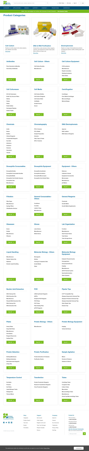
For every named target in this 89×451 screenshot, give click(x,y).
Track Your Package (41, 425)
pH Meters (64, 183)
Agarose (64, 129)
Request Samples (40, 427)
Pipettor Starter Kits (11, 259)
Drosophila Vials (10, 180)
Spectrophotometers (67, 273)
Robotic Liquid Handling (12, 264)
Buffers (8, 133)
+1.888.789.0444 (72, 427)
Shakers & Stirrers (66, 361)
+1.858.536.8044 (72, 423)
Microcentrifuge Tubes (67, 391)
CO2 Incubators (66, 66)
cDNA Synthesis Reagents (40, 294)
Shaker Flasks (9, 110)
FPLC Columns (38, 129)
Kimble (8, 231)
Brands (25, 425)
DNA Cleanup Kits (10, 294)
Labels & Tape (37, 208)
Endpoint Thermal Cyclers (68, 259)
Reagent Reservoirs (11, 336)
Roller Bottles (9, 106)
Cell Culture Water (38, 99)
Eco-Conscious (55, 422)
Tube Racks (65, 236)
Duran (8, 229)
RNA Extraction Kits (11, 305)
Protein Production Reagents (41, 382)
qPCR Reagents (38, 308)
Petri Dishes (9, 333)
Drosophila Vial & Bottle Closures (14, 178)
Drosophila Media (10, 175)
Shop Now (7, 51)
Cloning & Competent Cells (41, 261)
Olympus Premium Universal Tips (70, 298)
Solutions (8, 145)
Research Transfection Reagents (42, 384)
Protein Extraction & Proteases (41, 356)
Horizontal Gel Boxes (67, 263)
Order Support (40, 420)
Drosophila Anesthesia (40, 171)
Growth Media (65, 203)
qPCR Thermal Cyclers (67, 270)
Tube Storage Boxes (67, 238)
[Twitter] (6, 422)
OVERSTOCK (66, 8)
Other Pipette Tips (66, 303)
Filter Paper (9, 201)
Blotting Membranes (11, 356)
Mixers (63, 356)
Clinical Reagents (10, 136)
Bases (8, 131)
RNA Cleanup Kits (10, 303)
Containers (37, 203)
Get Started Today (63, 11)
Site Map (54, 430)
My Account (39, 417)
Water (35, 266)
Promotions (26, 427)
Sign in (75, 3)
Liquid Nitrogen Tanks (11, 389)
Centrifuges (65, 94)
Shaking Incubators (67, 73)
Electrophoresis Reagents (12, 361)
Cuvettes (36, 205)
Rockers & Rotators (67, 359)
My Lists (69, 3)
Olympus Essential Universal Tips (70, 301)
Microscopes (65, 178)
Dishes (8, 99)
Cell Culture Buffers (39, 94)
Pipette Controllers (66, 71)
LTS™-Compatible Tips (67, 294)
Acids (7, 129)
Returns (38, 430)
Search (47, 3)
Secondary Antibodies (12, 68)
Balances (64, 171)
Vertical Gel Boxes (66, 329)
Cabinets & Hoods (66, 173)
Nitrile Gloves (37, 233)
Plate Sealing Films (39, 305)
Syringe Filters (10, 206)
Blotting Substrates (11, 359)
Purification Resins (39, 359)
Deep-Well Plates (10, 329)
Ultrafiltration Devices (11, 208)
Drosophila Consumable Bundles (14, 173)
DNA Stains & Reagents (68, 133)
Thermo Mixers (10, 394)
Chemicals (64, 201)
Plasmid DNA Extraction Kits (13, 301)
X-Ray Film (9, 364)
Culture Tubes (65, 387)
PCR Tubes (37, 303)
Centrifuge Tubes (66, 382)
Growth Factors (38, 103)
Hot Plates (9, 387)
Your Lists (26, 422)
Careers (54, 420)
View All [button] (10, 79)
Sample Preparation (39, 133)
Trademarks (54, 425)
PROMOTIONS (55, 8)
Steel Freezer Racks (67, 233)
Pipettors (8, 261)
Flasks (8, 101)
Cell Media (36, 101)
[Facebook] (4, 422)
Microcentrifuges (66, 99)
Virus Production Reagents (41, 387)
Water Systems (65, 275)
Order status (61, 3)
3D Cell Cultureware (11, 94)
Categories (26, 417)
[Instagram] (9, 422)
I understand (79, 448)
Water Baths (65, 75)
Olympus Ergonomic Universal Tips (70, 296)
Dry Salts (8, 141)
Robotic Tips (65, 305)
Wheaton (8, 236)
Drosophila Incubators (39, 173)
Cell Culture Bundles (39, 66)
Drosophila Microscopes (40, 175)
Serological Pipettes (11, 108)
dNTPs (36, 296)
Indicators (8, 143)
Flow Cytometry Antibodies (13, 66)
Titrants (8, 152)
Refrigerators (9, 391)
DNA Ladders (65, 131)
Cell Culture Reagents (39, 96)
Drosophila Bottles (11, 171)
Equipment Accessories (68, 175)
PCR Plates (37, 301)
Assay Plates (9, 326)
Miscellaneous (37, 68)
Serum (35, 106)
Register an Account (41, 422)
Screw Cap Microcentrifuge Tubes (70, 396)
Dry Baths (8, 382)
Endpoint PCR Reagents (40, 298)
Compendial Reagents (11, 138)
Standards (9, 150)
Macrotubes (65, 389)
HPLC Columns (38, 141)
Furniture (64, 229)
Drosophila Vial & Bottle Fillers (41, 178)
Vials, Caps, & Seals (39, 138)
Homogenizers (65, 261)
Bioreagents (37, 257)
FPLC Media (37, 131)
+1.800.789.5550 (72, 419)
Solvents (8, 148)
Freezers (8, 384)
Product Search (27, 420)
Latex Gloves (37, 229)
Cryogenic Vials (66, 384)
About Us (54, 417)
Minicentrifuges (66, 101)
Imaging (64, 266)
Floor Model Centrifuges (68, 96)
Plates (8, 103)
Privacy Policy (55, 427)
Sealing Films (9, 338)
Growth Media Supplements (69, 206)
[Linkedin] (11, 422)
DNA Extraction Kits (11, 296)
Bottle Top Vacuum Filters (12, 96)
